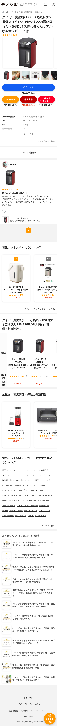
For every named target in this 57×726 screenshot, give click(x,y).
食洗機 (5, 510)
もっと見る (28, 134)
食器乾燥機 (44, 506)
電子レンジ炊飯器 (42, 480)
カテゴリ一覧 (22, 704)
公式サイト (28, 87)
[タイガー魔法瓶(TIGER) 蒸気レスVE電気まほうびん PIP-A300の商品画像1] (28, 52)
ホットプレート (29, 495)
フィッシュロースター (28, 475)
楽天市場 (28, 99)
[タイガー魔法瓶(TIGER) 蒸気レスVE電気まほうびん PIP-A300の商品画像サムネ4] (35, 75)
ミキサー (39, 490)
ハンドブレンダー (37, 485)
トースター (18, 470)
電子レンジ (7, 470)
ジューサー (7, 485)
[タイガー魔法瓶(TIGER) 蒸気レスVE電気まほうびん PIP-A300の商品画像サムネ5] (45, 75)
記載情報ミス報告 (47, 141)
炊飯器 (5, 480)
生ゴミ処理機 (40, 516)
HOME (28, 698)
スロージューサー (20, 485)
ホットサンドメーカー (11, 495)
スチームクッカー (9, 475)
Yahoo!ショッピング (46, 99)
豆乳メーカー (43, 500)
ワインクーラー (30, 510)
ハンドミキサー (8, 490)
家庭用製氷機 (20, 516)
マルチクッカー (46, 475)
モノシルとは (35, 704)
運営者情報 (13, 711)
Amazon (10, 99)
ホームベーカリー (45, 495)
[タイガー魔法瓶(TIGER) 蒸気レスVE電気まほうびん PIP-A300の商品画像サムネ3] (25, 75)
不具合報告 (28, 716)
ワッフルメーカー (28, 500)
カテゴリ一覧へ (48, 526)
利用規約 (24, 711)
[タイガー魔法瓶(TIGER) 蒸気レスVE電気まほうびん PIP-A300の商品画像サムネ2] (16, 75)
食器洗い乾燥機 (16, 510)
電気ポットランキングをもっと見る (39, 309)
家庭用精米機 (8, 516)
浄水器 (31, 516)
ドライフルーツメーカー (27, 506)
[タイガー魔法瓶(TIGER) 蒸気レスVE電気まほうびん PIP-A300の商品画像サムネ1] (6, 75)
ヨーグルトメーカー (10, 500)
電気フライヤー (27, 480)
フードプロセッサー (25, 490)
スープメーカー (8, 506)
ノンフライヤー (30, 470)
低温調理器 (43, 470)
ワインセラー (44, 510)
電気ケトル (14, 480)
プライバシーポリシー (39, 711)
